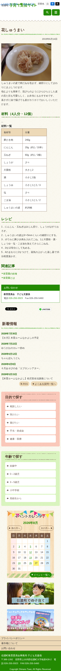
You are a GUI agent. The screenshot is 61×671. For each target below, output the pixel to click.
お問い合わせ (8, 648)
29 (30, 541)
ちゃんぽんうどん (10, 358)
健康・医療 (16, 439)
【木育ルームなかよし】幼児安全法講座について (27, 378)
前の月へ (15, 528)
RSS (25, 384)
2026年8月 (30, 523)
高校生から (16, 498)
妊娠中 (13, 465)
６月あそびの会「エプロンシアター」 (21, 368)
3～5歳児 (14, 482)
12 (30, 552)
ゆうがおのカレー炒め (13, 348)
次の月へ (45, 528)
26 (30, 563)
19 (30, 557)
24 (19, 563)
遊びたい (14, 422)
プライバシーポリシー (13, 638)
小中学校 (14, 490)
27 (19, 541)
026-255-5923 (16, 298)
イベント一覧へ (42, 575)
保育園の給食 (10, 273)
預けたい (14, 414)
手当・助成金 (17, 430)
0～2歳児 (14, 474)
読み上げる (28, 4)
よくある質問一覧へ (45, 384)
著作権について (9, 643)
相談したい (16, 406)
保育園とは (9, 278)
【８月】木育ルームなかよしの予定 (20, 337)
